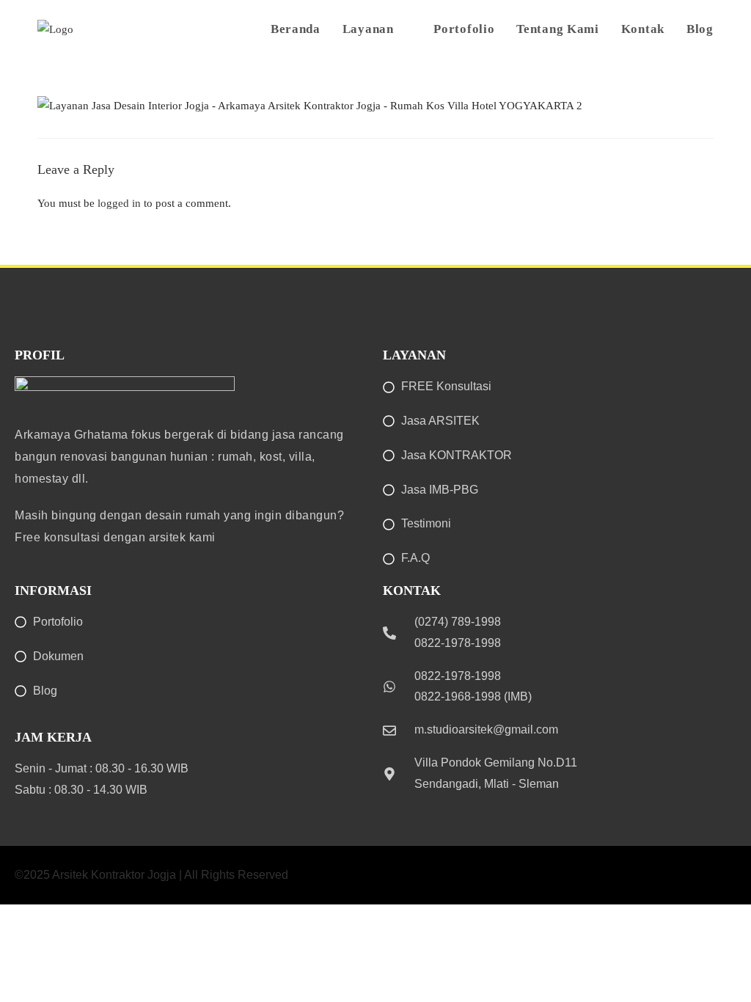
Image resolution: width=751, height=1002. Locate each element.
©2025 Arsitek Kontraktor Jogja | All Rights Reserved (151, 874)
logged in (119, 203)
